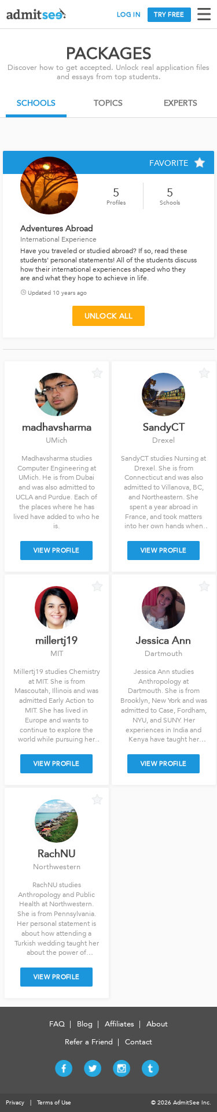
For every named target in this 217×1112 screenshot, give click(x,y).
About (157, 1024)
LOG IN (129, 14)
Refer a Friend (89, 1041)
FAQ (57, 1024)
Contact (138, 1041)
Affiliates (119, 1024)
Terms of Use (54, 1102)
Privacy (15, 1102)
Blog (85, 1024)
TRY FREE (169, 14)
